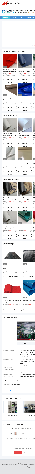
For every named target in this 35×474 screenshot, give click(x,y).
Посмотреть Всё (7, 390)
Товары (15, 17)
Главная (5, 17)
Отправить (18, 452)
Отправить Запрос (10, 80)
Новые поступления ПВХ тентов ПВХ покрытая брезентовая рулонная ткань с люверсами (12, 268)
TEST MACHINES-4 (13, 415)
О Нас (22, 17)
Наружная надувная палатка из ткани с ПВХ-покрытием (24, 227)
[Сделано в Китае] (12, 3)
